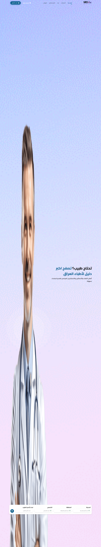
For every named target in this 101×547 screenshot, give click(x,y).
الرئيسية (70, 3)
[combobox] (82, 510)
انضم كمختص (52, 3)
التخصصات (63, 3)
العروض (45, 3)
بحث (58, 3)
